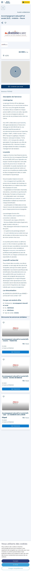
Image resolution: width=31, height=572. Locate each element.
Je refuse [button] (15, 564)
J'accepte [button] (15, 561)
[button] (2, 23)
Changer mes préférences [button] (15, 568)
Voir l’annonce (15, 352)
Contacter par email (17, 86)
